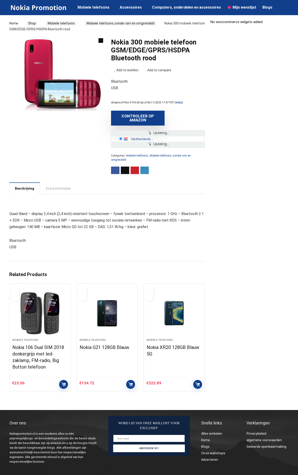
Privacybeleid (256, 433)
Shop (32, 23)
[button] (100, 40)
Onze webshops (213, 453)
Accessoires (131, 7)
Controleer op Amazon (138, 118)
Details (178, 102)
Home (13, 23)
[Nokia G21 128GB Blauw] (107, 313)
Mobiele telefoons (93, 7)
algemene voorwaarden (264, 440)
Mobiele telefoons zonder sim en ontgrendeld (120, 23)
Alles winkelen (211, 433)
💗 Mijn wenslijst (241, 7)
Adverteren (209, 459)
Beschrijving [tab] (24, 188)
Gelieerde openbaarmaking (266, 446)
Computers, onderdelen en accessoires (186, 7)
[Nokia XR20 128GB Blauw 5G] (174, 313)
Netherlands (141, 139)
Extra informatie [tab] (58, 188)
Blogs (267, 7)
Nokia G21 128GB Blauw (104, 347)
